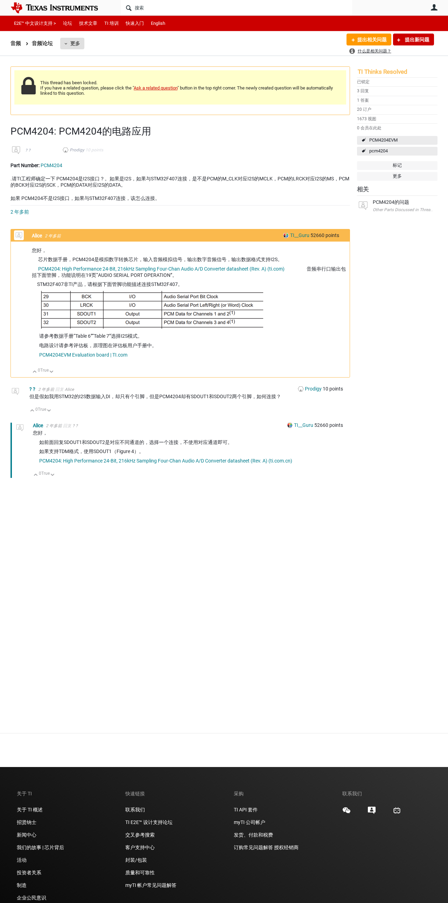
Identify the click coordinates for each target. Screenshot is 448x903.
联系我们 (135, 809)
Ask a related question (155, 88)
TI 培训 (111, 23)
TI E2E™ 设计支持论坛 (149, 822)
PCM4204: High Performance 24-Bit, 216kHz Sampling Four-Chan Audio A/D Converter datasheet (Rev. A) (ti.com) (161, 269)
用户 (434, 7)
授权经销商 (286, 847)
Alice (37, 235)
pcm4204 (378, 150)
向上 (35, 372)
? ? (27, 150)
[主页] (59, 7)
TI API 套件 (246, 809)
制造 (22, 885)
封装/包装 (136, 860)
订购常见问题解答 (253, 847)
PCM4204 (51, 165)
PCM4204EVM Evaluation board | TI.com (83, 355)
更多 (75, 43)
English (158, 23)
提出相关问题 (372, 39)
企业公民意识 (31, 898)
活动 (22, 860)
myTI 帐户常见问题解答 (150, 885)
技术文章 (88, 23)
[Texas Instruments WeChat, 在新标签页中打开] (346, 813)
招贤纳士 (26, 822)
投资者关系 (29, 872)
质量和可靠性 (140, 872)
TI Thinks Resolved (382, 71)
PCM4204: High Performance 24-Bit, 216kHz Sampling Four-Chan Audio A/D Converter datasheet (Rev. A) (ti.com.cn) (165, 461)
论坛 (67, 23)
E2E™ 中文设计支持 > (35, 23)
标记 (397, 165)
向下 (52, 372)
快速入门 (135, 23)
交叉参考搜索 (140, 835)
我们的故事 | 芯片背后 (40, 847)
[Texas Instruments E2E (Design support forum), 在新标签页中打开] (372, 813)
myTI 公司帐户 (249, 822)
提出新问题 (416, 39)
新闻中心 (26, 835)
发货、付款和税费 (253, 835)
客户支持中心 (140, 847)
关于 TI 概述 (30, 809)
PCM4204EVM (383, 140)
